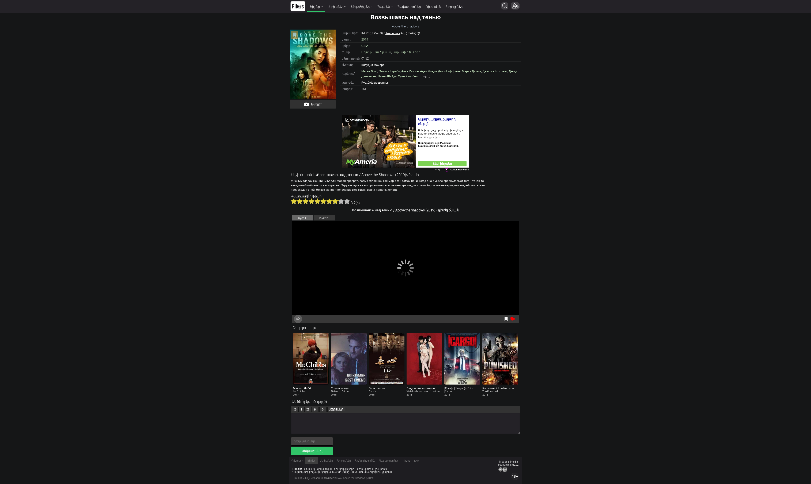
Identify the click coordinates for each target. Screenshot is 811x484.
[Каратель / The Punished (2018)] (500, 359)
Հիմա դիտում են (365, 460)
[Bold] (295, 409)
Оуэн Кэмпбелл (408, 76)
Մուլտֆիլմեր (360, 7)
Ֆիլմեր (315, 7)
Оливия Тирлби (389, 71)
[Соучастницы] (348, 359)
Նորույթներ (454, 7)
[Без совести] (386, 359)
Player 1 (301, 218)
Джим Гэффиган (449, 71)
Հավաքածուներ (409, 7)
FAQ (416, 460)
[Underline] (308, 409)
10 (347, 201)
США (364, 46)
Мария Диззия (471, 71)
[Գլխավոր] (298, 6)
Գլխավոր (297, 460)
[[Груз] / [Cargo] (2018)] (462, 359)
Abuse (406, 460)
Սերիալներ (335, 7)
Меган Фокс (369, 71)
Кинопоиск (392, 33)
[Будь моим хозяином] (424, 359)
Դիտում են (433, 7)
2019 (364, 39)
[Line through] (314, 409)
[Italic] (301, 409)
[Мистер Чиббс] (311, 359)
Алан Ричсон (410, 71)
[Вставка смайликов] (323, 409)
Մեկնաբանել (312, 451)
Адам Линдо (428, 71)
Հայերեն (383, 7)
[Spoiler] (336, 409)
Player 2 (322, 218)
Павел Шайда (387, 76)
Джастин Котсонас (495, 71)
